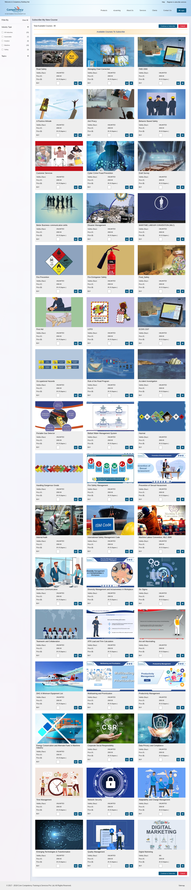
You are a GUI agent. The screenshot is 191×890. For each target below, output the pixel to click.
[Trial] (75, 83)
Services (143, 10)
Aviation (16, 41)
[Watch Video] (80, 83)
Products (104, 10)
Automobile (16, 37)
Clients (154, 10)
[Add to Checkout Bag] (58, 84)
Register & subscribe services (176, 2)
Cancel (182, 26)
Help (163, 2)
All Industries (16, 32)
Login (182, 10)
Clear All (25, 20)
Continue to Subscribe (168, 26)
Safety (16, 49)
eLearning (116, 10)
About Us (130, 10)
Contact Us (167, 10)
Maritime (16, 45)
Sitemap (182, 885)
